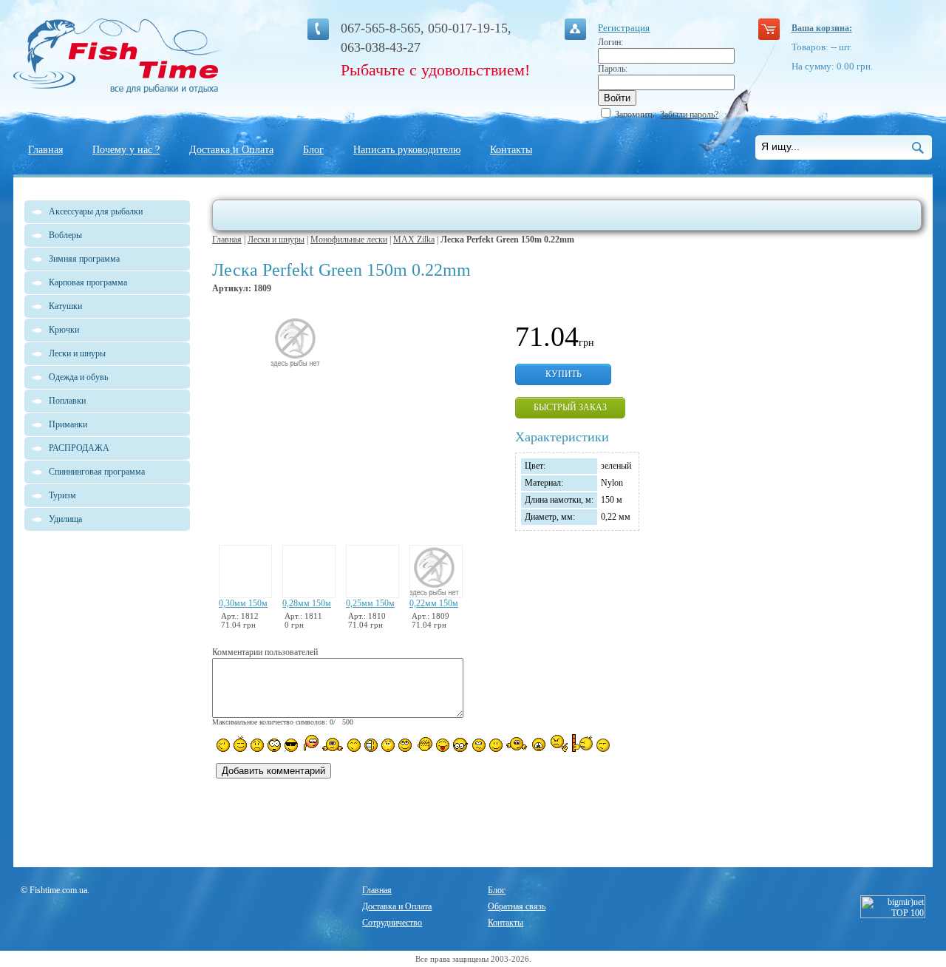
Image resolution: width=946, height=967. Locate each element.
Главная (45, 149)
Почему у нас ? (126, 149)
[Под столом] (371, 745)
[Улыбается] (240, 744)
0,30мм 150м (243, 603)
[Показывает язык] (442, 745)
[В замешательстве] (388, 745)
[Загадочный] (405, 745)
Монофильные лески (348, 239)
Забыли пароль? (689, 114)
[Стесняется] (310, 743)
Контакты (511, 149)
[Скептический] (603, 745)
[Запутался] (479, 745)
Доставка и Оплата (231, 149)
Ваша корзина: (822, 28)
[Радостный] (517, 744)
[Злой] (424, 744)
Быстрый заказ (570, 407)
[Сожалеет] (539, 744)
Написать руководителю (406, 149)
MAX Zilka (414, 239)
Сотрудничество (392, 922)
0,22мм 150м (433, 603)
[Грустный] (257, 745)
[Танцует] (332, 744)
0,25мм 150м (370, 603)
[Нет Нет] (559, 743)
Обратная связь (516, 906)
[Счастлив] (354, 745)
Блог (313, 149)
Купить (563, 374)
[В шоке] (274, 745)
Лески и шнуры (276, 239)
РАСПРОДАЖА (79, 448)
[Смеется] (223, 745)
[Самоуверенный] (291, 745)
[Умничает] (460, 745)
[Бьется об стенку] (582, 743)
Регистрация (624, 27)
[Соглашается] (496, 745)
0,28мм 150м (306, 603)
